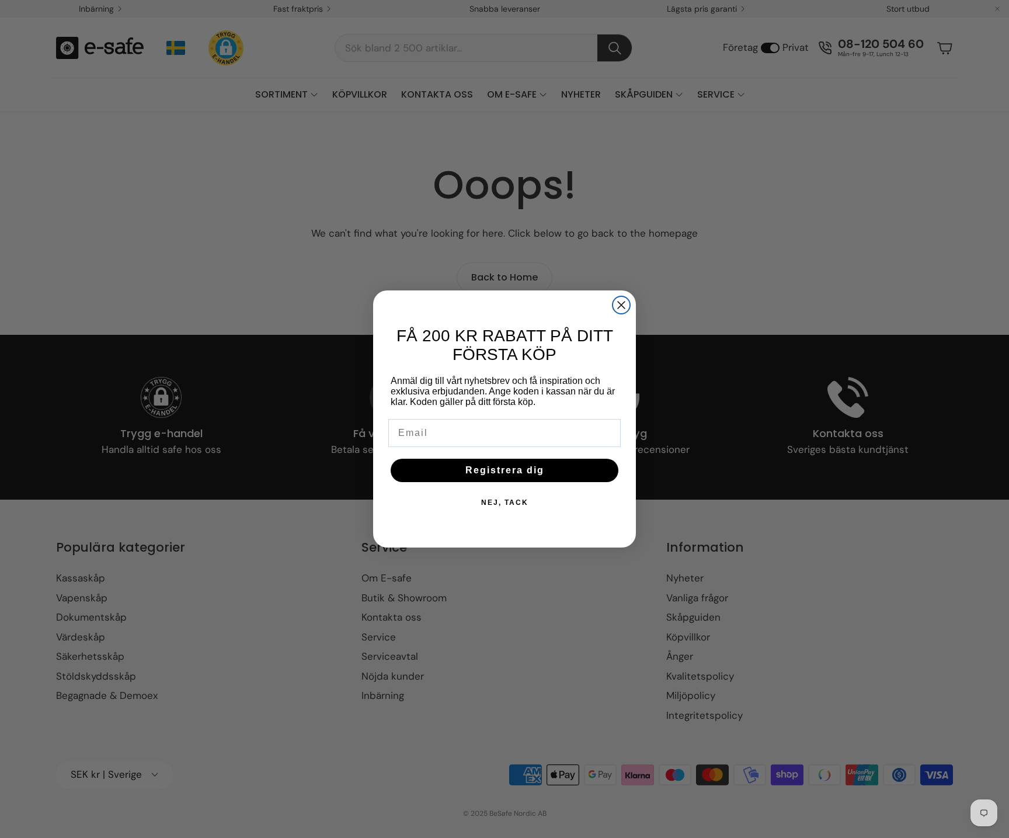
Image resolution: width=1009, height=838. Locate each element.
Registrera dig (504, 470)
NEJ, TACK (504, 502)
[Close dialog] (621, 305)
